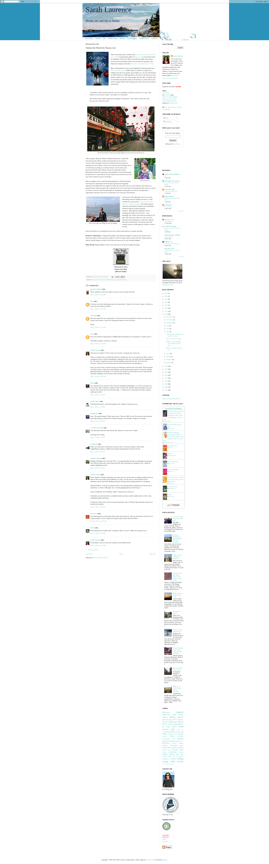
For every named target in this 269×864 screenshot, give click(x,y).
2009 (166, 384)
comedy (175, 734)
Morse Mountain (167, 719)
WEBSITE (98, 38)
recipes (164, 752)
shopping (165, 754)
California (108, 279)
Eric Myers (175, 75)
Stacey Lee (138, 57)
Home (121, 554)
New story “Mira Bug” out (172, 243)
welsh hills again (170, 189)
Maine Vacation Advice (169, 99)
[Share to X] (120, 277)
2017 (166, 311)
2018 (166, 308)
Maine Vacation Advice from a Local (177, 595)
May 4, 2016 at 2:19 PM (97, 407)
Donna (92, 528)
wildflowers (165, 759)
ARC (92, 279)
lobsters (181, 743)
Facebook (167, 95)
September (169, 323)
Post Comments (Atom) (101, 557)
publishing (175, 750)
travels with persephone (172, 174)
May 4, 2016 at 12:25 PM (98, 343)
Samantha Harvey (172, 455)
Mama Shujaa (169, 196)
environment (166, 739)
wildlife (173, 759)
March (168, 356)
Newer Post (89, 554)
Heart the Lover (172, 446)
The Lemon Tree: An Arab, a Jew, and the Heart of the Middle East (175, 479)
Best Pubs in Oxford (176, 612)
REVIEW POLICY (144, 38)
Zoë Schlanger (167, 421)
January (168, 362)
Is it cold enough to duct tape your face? (178, 518)
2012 (166, 375)
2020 (166, 302)
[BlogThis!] (118, 277)
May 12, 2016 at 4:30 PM (98, 533)
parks (164, 748)
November (169, 320)
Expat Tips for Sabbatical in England (177, 556)
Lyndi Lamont (95, 401)
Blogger (165, 860)
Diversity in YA (169, 248)
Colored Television (173, 469)
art (163, 727)
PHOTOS (122, 38)
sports (177, 754)
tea (177, 756)
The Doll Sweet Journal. (172, 181)
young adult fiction (121, 279)
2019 (166, 305)
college (170, 734)
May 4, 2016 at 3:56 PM (97, 421)
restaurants (173, 752)
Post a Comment (93, 550)
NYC (175, 720)
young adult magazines (168, 764)
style (182, 754)
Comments (168, 121)
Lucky (169, 494)
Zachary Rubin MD (168, 442)
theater (181, 756)
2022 (166, 296)
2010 (166, 381)
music (181, 745)
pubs (181, 750)
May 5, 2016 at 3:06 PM (97, 507)
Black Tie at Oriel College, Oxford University (177, 688)
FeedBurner (176, 144)
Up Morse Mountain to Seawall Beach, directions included (177, 538)
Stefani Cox (168, 242)
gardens (165, 741)
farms (173, 739)
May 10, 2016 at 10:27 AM (98, 521)
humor (181, 741)
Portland (170, 724)
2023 (166, 293)
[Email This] (116, 277)
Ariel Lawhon (172, 463)
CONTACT (155, 38)
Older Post (152, 554)
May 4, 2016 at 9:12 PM (97, 452)
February (169, 359)
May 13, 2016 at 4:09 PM (98, 545)
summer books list (168, 756)
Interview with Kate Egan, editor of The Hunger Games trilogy (177, 576)
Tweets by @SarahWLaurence (171, 398)
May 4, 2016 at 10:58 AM (98, 309)
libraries (174, 743)
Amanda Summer (96, 458)
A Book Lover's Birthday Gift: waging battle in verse (173, 343)
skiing (171, 754)
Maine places (176, 717)
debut (172, 736)
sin (165, 176)
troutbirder (94, 444)
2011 (166, 378)
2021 (166, 299)
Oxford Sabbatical (169, 722)
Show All (181, 211)
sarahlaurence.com (167, 285)
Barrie (92, 383)
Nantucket (180, 719)
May (167, 331)
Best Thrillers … (169, 221)
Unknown (93, 315)
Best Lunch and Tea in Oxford (177, 669)
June (167, 329)
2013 (166, 372)
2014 (166, 369)
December (169, 317)
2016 (166, 314)
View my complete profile (170, 78)
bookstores (171, 732)
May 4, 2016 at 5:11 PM (97, 437)
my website (165, 93)
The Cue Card (169, 219)
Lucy (92, 301)
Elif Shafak (171, 428)
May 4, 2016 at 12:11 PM (97, 327)
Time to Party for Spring (173, 339)
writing (180, 758)
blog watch (172, 727)
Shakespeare (178, 724)
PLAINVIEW (150, 860)
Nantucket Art (173, 103)
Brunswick (166, 712)
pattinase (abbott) (96, 289)
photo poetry (172, 748)
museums (173, 745)
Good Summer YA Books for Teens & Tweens (174, 335)
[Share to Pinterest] (124, 277)
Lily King (171, 447)
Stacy (92, 334)
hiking (171, 741)
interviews (166, 743)
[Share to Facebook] (122, 277)
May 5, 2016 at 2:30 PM (97, 468)
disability (180, 736)
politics (180, 748)
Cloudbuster (94, 413)
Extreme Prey (168, 207)
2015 (166, 366)
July (167, 326)
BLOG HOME (89, 38)
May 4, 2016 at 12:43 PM (98, 376)
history (113, 279)
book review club (99, 279)
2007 (166, 390)
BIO (104, 38)
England (179, 712)
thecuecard (93, 513)
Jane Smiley (171, 496)
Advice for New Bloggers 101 (177, 630)
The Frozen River (172, 461)
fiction (180, 738)
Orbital (169, 454)
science (181, 752)
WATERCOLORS (112, 38)
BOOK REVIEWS (132, 38)
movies (165, 745)
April (168, 353)
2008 (166, 387)
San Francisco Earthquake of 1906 (142, 64)
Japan (174, 715)
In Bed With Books (171, 226)
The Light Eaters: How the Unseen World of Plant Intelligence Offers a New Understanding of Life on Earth (173, 415)
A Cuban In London (96, 428)
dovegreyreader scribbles (172, 235)
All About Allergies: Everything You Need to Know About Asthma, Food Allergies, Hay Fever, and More (173, 437)
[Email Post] (112, 276)
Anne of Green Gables (118, 70)
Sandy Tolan (171, 483)
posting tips (166, 750)
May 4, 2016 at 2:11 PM (97, 395)
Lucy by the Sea (172, 486)
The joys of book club (171, 191)
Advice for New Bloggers (170, 97)
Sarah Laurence (109, 10)
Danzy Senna (171, 471)
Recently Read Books (173, 408)
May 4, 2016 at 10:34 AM (98, 295)
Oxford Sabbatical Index (169, 101)
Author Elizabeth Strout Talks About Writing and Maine (178, 650)
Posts (166, 118)
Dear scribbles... (169, 237)
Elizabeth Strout (172, 488)
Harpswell (166, 715)
